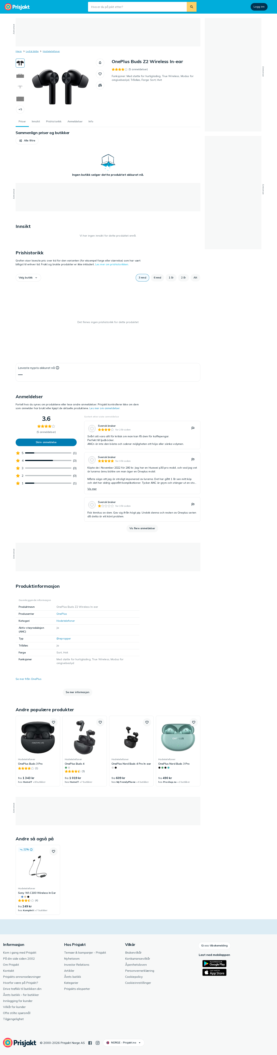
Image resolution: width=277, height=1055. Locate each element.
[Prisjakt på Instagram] (97, 1042)
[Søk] (192, 7)
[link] (142, 435)
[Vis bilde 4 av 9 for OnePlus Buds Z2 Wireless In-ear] (20, 98)
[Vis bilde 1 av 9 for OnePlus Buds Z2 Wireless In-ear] (20, 63)
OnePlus (62, 613)
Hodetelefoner (51, 51)
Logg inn (259, 6)
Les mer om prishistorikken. (112, 264)
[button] (20, 109)
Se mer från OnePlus (28, 679)
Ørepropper (64, 638)
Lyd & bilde (32, 51)
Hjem (19, 51)
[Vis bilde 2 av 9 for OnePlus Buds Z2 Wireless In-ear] (20, 74)
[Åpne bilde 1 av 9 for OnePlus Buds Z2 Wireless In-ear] (60, 87)
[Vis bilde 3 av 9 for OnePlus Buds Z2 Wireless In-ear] (20, 86)
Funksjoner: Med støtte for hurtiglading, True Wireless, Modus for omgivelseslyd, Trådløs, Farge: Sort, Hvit (153, 78)
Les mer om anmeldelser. (105, 408)
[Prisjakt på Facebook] (90, 1042)
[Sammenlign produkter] (100, 85)
